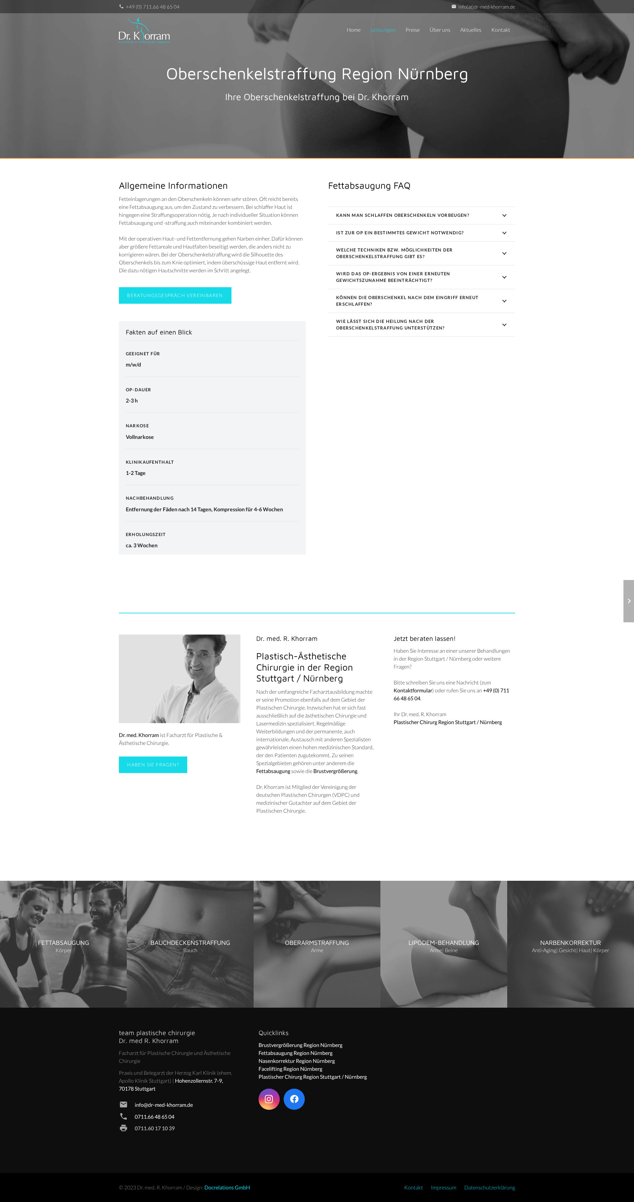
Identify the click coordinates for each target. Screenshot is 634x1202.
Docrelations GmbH (227, 1187)
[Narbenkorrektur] (570, 944)
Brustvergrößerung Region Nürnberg (300, 1045)
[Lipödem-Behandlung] (443, 944)
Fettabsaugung (273, 771)
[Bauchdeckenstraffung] (190, 944)
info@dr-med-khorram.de (164, 1105)
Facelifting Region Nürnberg (290, 1069)
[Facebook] (294, 1099)
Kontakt (413, 1187)
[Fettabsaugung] (63, 944)
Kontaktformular (413, 690)
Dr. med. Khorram (139, 735)
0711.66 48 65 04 (154, 1116)
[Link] (144, 30)
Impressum (443, 1187)
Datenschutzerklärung (489, 1187)
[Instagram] (269, 1099)
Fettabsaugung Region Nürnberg (296, 1053)
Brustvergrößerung (335, 771)
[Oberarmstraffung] (317, 944)
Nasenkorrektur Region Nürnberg (297, 1061)
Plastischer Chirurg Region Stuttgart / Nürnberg (448, 722)
